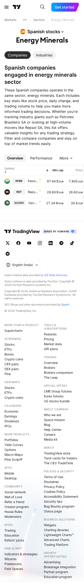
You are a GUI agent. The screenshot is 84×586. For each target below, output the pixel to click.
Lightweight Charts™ (59, 535)
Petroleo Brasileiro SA (33, 181)
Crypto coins (13, 359)
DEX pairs (11, 369)
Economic (11, 411)
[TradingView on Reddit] (7, 254)
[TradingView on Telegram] (61, 243)
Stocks (9, 344)
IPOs (7, 426)
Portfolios (11, 440)
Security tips (53, 501)
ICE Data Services (55, 275)
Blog (47, 425)
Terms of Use (53, 477)
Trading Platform (56, 545)
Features (50, 334)
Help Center (52, 429)
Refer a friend (14, 502)
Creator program (16, 507)
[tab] (17, 55)
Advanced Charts (56, 540)
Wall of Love (13, 497)
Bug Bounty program (59, 506)
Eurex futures (53, 396)
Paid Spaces (13, 569)
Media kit (50, 439)
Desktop (10, 478)
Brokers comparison (58, 372)
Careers (49, 434)
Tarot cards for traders (60, 458)
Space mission (54, 420)
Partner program (56, 572)
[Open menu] (6, 7)
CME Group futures (58, 391)
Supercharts (13, 330)
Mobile (9, 473)
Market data (53, 344)
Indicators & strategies (20, 554)
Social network (15, 492)
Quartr (65, 304)
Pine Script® (13, 459)
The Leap (51, 377)
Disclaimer (51, 482)
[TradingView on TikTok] (72, 243)
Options (10, 450)
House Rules (13, 512)
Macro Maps (13, 454)
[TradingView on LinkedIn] (50, 243)
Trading (10, 530)
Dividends (11, 421)
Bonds (9, 354)
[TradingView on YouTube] (29, 243)
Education (11, 535)
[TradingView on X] (7, 243)
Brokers (49, 367)
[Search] (42, 7)
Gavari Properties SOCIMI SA (33, 203)
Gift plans (51, 349)
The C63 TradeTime (58, 463)
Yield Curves (13, 445)
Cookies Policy (54, 491)
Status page (53, 511)
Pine (7, 374)
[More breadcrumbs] (25, 20)
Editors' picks (14, 540)
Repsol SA (33, 192)
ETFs (8, 349)
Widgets (50, 525)
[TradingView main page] (17, 7)
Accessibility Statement (61, 496)
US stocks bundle (57, 401)
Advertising (52, 562)
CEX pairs (11, 364)
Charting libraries (56, 530)
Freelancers (13, 564)
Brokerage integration (60, 567)
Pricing (49, 339)
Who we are (52, 415)
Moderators (12, 516)
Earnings (10, 416)
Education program (58, 577)
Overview (51, 363)
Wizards (10, 559)
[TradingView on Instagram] (40, 243)
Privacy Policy (54, 487)
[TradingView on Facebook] (18, 243)
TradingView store (57, 453)
